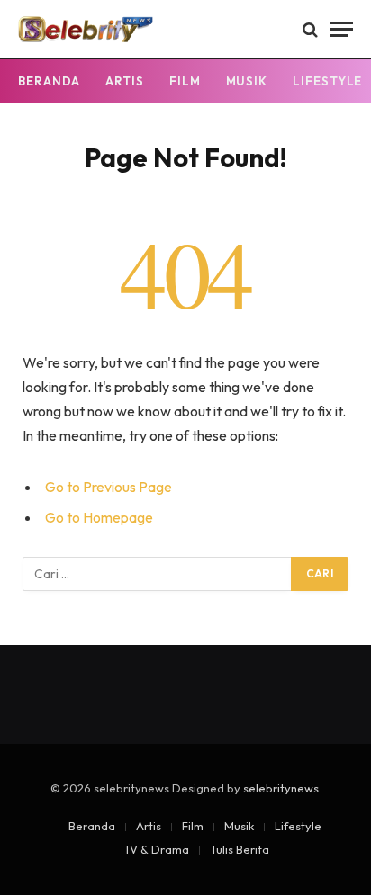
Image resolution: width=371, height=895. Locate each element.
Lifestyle (298, 826)
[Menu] (341, 29)
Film (185, 81)
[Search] (310, 29)
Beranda (49, 81)
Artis (124, 81)
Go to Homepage (99, 517)
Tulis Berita (239, 849)
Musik (247, 81)
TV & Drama (156, 849)
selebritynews (281, 788)
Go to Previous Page (108, 487)
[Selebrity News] (85, 29)
